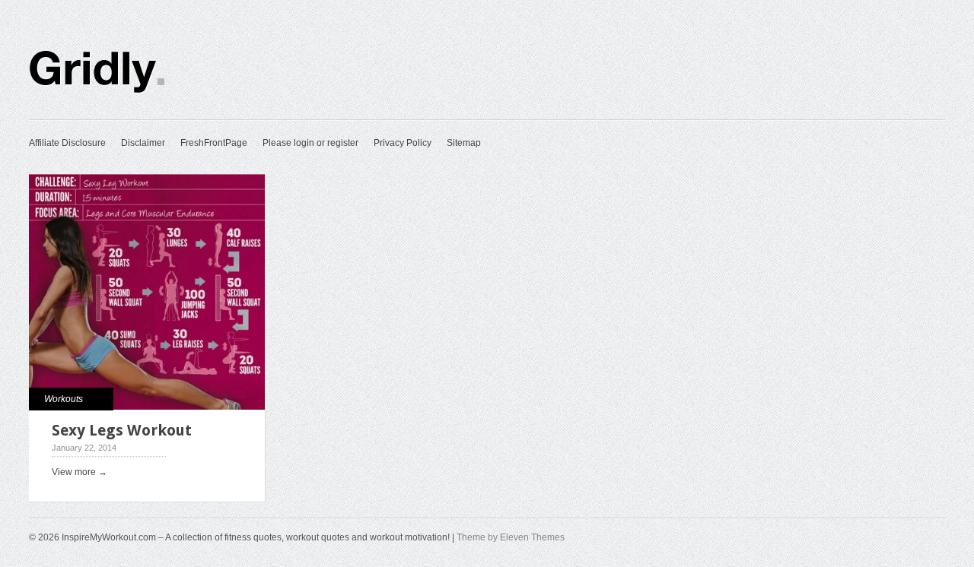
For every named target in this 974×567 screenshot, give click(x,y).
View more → (79, 472)
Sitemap (464, 143)
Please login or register (310, 143)
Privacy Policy (402, 143)
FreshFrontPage (213, 143)
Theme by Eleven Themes (511, 537)
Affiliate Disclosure (67, 143)
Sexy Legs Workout (122, 430)
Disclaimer (143, 143)
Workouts (63, 399)
